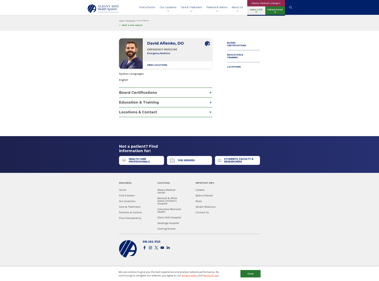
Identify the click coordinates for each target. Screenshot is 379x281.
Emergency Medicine (158, 53)
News (199, 201)
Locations (234, 66)
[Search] (290, 7)
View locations (157, 65)
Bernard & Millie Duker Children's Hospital (167, 201)
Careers (200, 190)
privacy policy (190, 275)
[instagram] (150, 248)
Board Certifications (138, 92)
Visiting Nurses (166, 228)
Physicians (130, 20)
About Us (237, 7)
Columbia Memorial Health (169, 210)
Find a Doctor (147, 7)
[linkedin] (168, 248)
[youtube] (162, 248)
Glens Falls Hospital (169, 217)
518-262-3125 (151, 241)
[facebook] (144, 248)
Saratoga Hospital (168, 223)
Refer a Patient (204, 195)
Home (121, 20)
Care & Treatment (191, 7)
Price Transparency (130, 218)
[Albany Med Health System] (103, 8)
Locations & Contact (138, 112)
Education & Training (139, 102)
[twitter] (156, 248)
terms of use (211, 275)
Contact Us (202, 212)
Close (250, 273)
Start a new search (132, 25)
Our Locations (168, 7)
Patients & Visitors (217, 7)
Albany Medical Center (166, 191)
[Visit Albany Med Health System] (128, 257)
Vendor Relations (206, 206)
